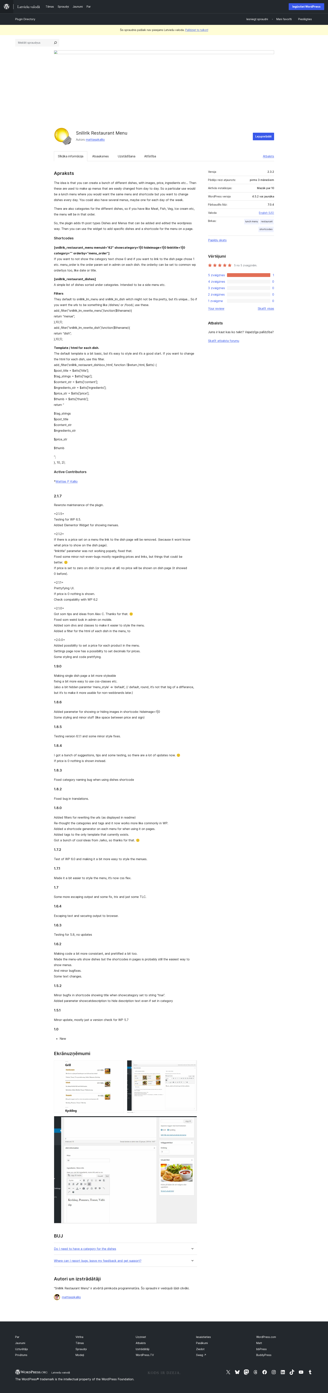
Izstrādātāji (142, 1349)
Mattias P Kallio (67, 481)
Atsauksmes (100, 156)
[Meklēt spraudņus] (55, 43)
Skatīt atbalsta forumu (223, 341)
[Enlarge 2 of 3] (192, 1065)
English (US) (266, 212)
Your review (216, 308)
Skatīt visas (266, 308)
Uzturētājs (21, 1349)
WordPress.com (266, 1337)
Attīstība (150, 156)
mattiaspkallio (95, 139)
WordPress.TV (145, 1355)
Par (17, 1337)
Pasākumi (202, 1343)
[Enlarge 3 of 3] (192, 1121)
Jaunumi (20, 1343)
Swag (201, 1355)
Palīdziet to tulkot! (196, 30)
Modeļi (80, 1355)
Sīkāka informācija (70, 156)
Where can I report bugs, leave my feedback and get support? (97, 1261)
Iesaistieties (203, 1337)
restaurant (267, 221)
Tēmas (80, 1343)
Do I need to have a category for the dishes (85, 1249)
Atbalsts (268, 156)
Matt (259, 1343)
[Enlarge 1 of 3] (119, 1065)
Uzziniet (141, 1337)
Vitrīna (79, 1337)
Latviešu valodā (60, 1372)
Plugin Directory (25, 19)
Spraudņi (81, 1349)
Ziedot (200, 1349)
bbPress (261, 1349)
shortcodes (266, 229)
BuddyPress (263, 1355)
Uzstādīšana (126, 156)
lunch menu (251, 221)
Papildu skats (217, 240)
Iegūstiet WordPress (306, 6)
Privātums (21, 1355)
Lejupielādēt (263, 136)
